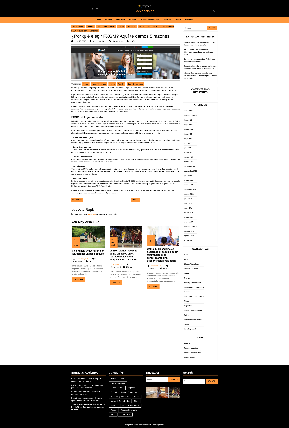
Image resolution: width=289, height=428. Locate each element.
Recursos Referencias (193, 320)
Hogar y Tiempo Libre (149, 20)
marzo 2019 (188, 213)
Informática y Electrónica (194, 287)
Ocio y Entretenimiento (148, 26)
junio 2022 (188, 134)
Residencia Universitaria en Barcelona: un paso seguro (88, 252)
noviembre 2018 (190, 226)
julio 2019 (188, 199)
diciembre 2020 (190, 166)
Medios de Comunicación (194, 296)
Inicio (98, 20)
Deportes (120, 20)
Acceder (187, 343)
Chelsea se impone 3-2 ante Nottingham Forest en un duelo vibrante (199, 43)
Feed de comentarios (192, 353)
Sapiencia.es (144, 11)
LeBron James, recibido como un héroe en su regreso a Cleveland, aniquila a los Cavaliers (123, 255)
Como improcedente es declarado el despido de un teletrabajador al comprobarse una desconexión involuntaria (162, 255)
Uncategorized (190, 329)
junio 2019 (188, 203)
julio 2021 (188, 148)
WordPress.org (190, 357)
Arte (186, 259)
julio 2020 (188, 176)
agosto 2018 (189, 236)
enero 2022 (188, 143)
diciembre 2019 (190, 189)
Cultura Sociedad (191, 269)
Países (186, 315)
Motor (178, 20)
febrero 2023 (189, 129)
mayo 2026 (188, 111)
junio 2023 (188, 120)
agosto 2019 (189, 194)
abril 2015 (188, 240)
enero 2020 (188, 185)
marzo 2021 (188, 157)
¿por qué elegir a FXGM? (106, 109)
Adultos (108, 20)
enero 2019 (188, 222)
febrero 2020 (189, 180)
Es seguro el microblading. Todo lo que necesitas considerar (199, 60)
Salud (186, 324)
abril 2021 (188, 152)
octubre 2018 (189, 231)
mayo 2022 (188, 139)
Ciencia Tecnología (191, 264)
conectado (92, 214)
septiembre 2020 (190, 171)
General (132, 20)
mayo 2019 (188, 208)
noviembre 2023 (190, 115)
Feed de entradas (191, 348)
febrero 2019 (189, 217)
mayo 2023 (188, 125)
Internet (167, 20)
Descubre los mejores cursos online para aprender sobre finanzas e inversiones (200, 67)
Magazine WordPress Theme (137, 425)
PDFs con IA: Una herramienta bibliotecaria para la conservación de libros (198, 51)
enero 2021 (188, 162)
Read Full (80, 280)
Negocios (189, 20)
